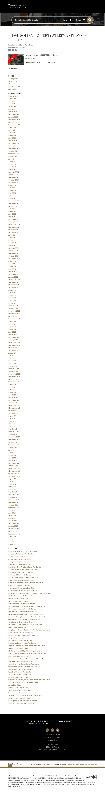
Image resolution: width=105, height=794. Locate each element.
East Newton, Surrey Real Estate (19, 601)
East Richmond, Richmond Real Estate (21, 604)
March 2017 (12, 366)
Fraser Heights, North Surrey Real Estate (22, 611)
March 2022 (12, 217)
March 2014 (12, 460)
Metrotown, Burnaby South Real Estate (22, 643)
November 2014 (14, 439)
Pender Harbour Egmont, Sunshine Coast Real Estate (26, 659)
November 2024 (14, 148)
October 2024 (13, 151)
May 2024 (12, 164)
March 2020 (12, 272)
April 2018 (12, 332)
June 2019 (12, 295)
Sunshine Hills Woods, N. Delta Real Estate (23, 682)
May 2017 (12, 361)
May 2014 (12, 455)
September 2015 (14, 413)
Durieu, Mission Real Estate (18, 598)
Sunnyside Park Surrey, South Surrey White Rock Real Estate (29, 680)
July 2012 (11, 510)
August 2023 (12, 185)
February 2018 (13, 337)
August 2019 (12, 290)
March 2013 (12, 492)
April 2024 (12, 167)
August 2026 (12, 98)
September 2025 (14, 125)
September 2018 (14, 319)
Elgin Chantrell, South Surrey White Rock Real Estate (26, 606)
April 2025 (12, 138)
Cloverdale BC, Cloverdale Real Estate (21, 588)
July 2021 (11, 235)
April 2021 (12, 243)
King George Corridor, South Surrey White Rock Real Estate (29, 630)
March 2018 (12, 335)
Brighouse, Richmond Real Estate (19, 575)
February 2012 (13, 523)
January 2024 (13, 174)
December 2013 (14, 468)
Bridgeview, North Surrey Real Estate (21, 572)
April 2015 (12, 426)
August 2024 (12, 156)
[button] (47, 730)
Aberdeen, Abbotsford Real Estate (20, 554)
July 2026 (11, 101)
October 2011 (13, 531)
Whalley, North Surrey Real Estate (20, 693)
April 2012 (12, 518)
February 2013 (13, 494)
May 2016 (12, 392)
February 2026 (13, 114)
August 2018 (12, 321)
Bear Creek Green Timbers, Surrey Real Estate (24, 567)
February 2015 (13, 432)
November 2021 (14, 227)
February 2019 (13, 306)
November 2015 (14, 408)
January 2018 (13, 340)
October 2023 (13, 180)
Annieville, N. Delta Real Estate (19, 564)
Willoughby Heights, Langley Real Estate (22, 701)
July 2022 (11, 209)
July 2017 (11, 355)
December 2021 (14, 224)
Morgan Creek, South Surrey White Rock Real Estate (26, 646)
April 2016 (12, 395)
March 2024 (12, 169)
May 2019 (12, 298)
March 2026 (12, 112)
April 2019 (12, 300)
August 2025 (12, 127)
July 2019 (11, 293)
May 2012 (12, 515)
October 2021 (13, 230)
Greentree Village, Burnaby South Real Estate (24, 619)
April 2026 (12, 109)
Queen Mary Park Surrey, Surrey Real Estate (23, 664)
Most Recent (13, 96)
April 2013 (12, 489)
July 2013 (11, 481)
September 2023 (14, 182)
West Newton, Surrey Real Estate (20, 690)
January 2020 (13, 277)
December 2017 (14, 342)
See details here (30, 58)
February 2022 (13, 219)
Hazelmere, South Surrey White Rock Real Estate (25, 625)
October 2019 (13, 285)
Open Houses (13, 84)
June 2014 (12, 452)
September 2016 (14, 382)
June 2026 (12, 104)
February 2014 (13, 463)
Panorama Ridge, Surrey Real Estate (20, 656)
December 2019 (14, 279)
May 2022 (12, 211)
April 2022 (12, 214)
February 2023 (13, 201)
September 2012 (14, 508)
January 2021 (13, 251)
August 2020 (12, 261)
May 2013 (12, 487)
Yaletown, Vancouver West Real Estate (21, 703)
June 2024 (12, 161)
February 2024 (13, 172)
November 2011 (14, 529)
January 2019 (13, 308)
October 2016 (13, 379)
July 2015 (11, 418)
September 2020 (14, 258)
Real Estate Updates (15, 86)
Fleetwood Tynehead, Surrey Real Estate (22, 609)
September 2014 (14, 445)
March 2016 (12, 397)
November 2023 (14, 177)
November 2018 (14, 314)
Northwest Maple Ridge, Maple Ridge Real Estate (25, 651)
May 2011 (12, 544)
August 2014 (12, 447)
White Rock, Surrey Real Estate (19, 698)
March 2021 (12, 245)
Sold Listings (12, 89)
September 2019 (14, 287)
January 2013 (13, 497)
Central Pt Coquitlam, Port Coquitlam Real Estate (25, 583)
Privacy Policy (71, 764)
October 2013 (13, 473)
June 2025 (12, 133)
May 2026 (12, 106)
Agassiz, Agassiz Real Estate (18, 556)
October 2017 (13, 348)
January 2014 (13, 466)
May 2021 (12, 240)
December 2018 (14, 311)
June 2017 (12, 358)
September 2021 (14, 232)
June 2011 (12, 542)
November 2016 (14, 376)
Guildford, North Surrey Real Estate (20, 622)
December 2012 (14, 500)
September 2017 (14, 350)
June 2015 (12, 421)
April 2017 (12, 363)
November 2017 (14, 345)
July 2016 (11, 387)
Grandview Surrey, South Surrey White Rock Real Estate (27, 617)
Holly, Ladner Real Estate (17, 627)
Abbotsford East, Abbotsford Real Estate (23, 551)
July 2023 (11, 188)
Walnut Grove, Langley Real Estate (20, 687)
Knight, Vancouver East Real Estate (20, 632)
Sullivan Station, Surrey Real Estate (20, 677)
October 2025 (13, 122)
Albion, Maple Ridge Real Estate (19, 559)
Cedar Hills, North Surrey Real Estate (21, 580)
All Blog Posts (13, 79)
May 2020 (12, 269)
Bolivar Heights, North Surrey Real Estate (22, 570)
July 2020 (11, 264)
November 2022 (14, 203)
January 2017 (13, 371)
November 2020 (14, 253)
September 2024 (14, 154)
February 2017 (13, 369)
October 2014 (13, 442)
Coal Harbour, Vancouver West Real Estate (23, 590)
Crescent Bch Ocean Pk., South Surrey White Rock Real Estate (30, 593)
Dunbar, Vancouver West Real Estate (21, 596)
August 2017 (12, 353)
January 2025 (13, 146)
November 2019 (14, 282)
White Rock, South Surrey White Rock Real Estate (25, 695)
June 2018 (12, 327)
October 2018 (13, 316)
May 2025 (12, 135)
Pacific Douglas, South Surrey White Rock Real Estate (27, 653)
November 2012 (14, 502)
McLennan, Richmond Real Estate (20, 640)
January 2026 (13, 117)
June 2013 (12, 484)
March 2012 (12, 521)
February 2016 (13, 400)
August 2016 (12, 384)
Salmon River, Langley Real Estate (20, 669)
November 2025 (14, 119)
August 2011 (12, 536)
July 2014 (11, 450)
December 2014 (14, 437)
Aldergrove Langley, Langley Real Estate (22, 562)
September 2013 (14, 476)
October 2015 (13, 411)
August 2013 (12, 479)
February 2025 (13, 143)
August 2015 (12, 416)
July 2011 (11, 539)
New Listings (13, 81)
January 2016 (13, 403)
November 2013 (14, 471)
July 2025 (11, 130)
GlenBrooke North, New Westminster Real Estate (25, 614)
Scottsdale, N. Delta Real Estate (19, 674)
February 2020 (13, 274)
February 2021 (13, 248)
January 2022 (13, 222)
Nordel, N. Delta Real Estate (18, 648)
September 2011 (14, 534)
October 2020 (13, 256)
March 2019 (12, 303)
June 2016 (12, 390)
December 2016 (14, 374)
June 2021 (12, 238)
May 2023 (12, 193)
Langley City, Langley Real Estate (19, 638)
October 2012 (13, 505)
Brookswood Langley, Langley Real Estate (23, 577)
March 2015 (12, 429)
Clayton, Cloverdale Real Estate (19, 585)
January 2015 (13, 434)
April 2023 (12, 196)
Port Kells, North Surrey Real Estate (20, 661)
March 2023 (12, 198)
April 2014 (12, 458)
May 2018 (12, 329)
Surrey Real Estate (19, 47)
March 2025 (12, 140)
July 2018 (11, 324)
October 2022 (13, 206)
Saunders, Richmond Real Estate (19, 672)
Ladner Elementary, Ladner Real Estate (21, 635)
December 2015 (14, 405)
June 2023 (12, 190)
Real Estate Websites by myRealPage (86, 764)
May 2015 (12, 424)
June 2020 (12, 266)
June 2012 (12, 513)
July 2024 (11, 159)
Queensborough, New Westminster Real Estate (24, 666)
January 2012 (13, 526)
